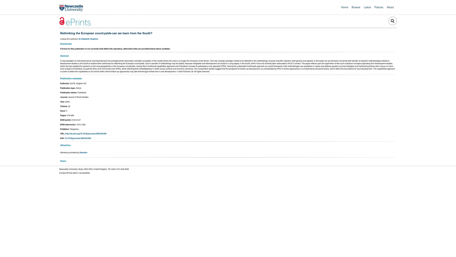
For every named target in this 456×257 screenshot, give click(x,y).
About (390, 7)
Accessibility (84, 172)
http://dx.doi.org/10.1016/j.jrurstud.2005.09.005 (86, 133)
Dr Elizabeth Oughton (88, 38)
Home (344, 7)
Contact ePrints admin (68, 172)
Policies (378, 7)
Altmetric (83, 152)
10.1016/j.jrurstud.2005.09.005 (78, 138)
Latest (367, 7)
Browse (356, 7)
